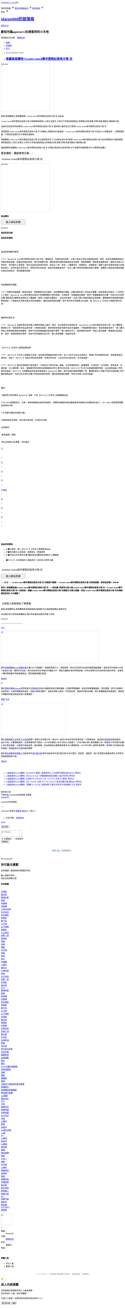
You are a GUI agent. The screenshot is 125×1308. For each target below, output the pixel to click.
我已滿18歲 (6, 1303)
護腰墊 (4, 1078)
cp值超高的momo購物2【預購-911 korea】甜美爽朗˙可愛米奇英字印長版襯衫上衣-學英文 (44, 785)
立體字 (4, 1121)
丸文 (7, 699)
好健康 (4, 1026)
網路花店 (5, 1107)
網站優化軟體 (7, 1093)
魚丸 (3, 959)
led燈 (3, 1133)
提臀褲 (4, 1210)
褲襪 (3, 1150)
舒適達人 (18, 753)
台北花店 (5, 1116)
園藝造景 (5, 1055)
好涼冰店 (5, 912)
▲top (3, 822)
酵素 (3, 1043)
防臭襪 (4, 906)
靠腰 (3, 1072)
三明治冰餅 (6, 909)
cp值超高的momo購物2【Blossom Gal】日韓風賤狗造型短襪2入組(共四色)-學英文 (40, 776)
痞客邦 (19, 811)
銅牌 (3, 1124)
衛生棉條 (5, 1188)
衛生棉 (8, 753)
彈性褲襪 (5, 1153)
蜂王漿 (4, 1034)
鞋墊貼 (4, 930)
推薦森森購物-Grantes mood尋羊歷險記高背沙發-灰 (39, 58)
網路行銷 (5, 1194)
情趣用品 (5, 1170)
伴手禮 (19, 748)
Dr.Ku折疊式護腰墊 (9, 1067)
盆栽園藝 (5, 1058)
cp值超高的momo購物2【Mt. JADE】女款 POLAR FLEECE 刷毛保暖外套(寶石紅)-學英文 (44, 782)
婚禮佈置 (5, 1110)
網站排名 (5, 1099)
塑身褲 (4, 1205)
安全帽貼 (5, 915)
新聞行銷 (5, 1199)
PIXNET (44, 1274)
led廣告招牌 (6, 1130)
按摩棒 (4, 1173)
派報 (3, 1119)
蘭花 (3, 1064)
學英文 (4, 761)
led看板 (4, 1144)
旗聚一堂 (5, 936)
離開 (14, 1303)
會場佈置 (5, 1113)
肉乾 (3, 956)
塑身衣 (4, 679)
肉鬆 (3, 944)
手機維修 (5, 1182)
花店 (3, 1104)
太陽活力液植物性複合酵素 (12, 1084)
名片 (8, 48)
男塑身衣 (35, 688)
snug (3, 627)
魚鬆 (3, 699)
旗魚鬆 (108, 739)
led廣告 (4, 1138)
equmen (18, 688)
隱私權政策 (76, 1274)
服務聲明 (86, 1274)
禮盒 (13, 748)
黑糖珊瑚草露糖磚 (9, 1090)
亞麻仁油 (5, 1031)
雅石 (3, 1061)
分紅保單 (5, 1052)
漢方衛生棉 (37, 753)
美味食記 (20, 818)
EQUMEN (5, 1207)
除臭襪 (8, 668)
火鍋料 (4, 965)
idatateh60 (5, 797)
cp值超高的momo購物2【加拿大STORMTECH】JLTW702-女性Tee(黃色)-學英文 (40, 779)
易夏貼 (4, 918)
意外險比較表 (7, 1049)
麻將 (3, 1156)
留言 (24, 811)
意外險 (4, 1046)
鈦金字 (4, 1141)
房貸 (5, 490)
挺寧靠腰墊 (6, 1069)
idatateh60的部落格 (17, 19)
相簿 (8, 43)
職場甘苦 (21, 38)
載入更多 (5, 827)
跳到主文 (5, 26)
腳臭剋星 (23, 668)
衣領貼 (4, 892)
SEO (3, 1101)
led (2, 1135)
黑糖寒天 (5, 1087)
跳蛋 (3, 1176)
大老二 (4, 1159)
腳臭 (3, 900)
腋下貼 (4, 921)
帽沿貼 (4, 895)
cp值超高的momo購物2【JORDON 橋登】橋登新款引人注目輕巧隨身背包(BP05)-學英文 (43, 773)
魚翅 (3, 974)
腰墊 (3, 1075)
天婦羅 (4, 962)
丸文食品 (25, 739)
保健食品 (5, 1028)
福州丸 (4, 968)
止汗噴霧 (5, 927)
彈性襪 (4, 1147)
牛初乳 (4, 1037)
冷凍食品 (5, 971)
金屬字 (4, 1127)
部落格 (9, 46)
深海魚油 (5, 1040)
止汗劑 (4, 924)
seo (2, 1196)
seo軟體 (4, 1096)
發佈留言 (5, 842)
